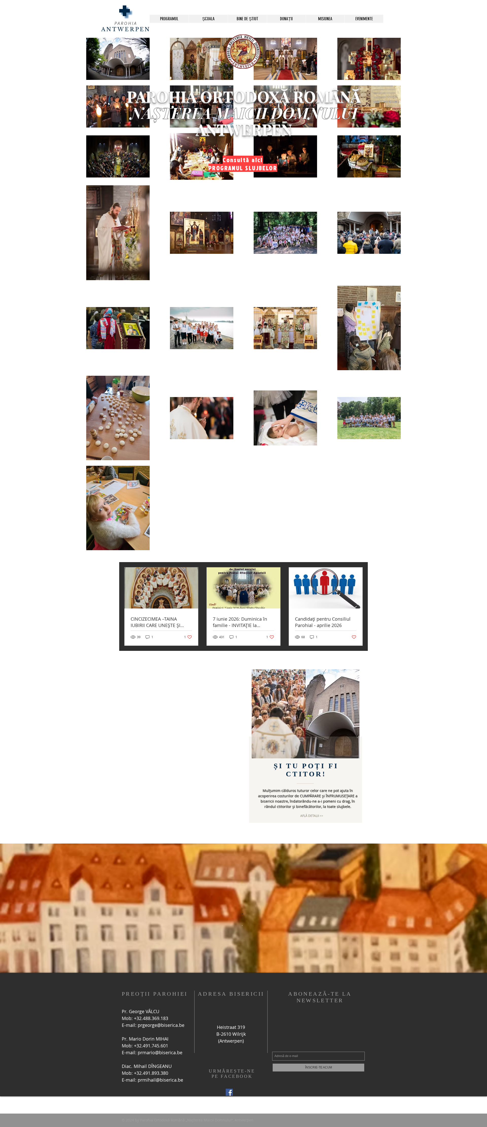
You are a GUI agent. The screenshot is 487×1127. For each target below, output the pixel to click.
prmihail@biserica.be (160, 1080)
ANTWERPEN (126, 29)
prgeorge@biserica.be (161, 1025)
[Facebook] (229, 1092)
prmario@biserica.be (160, 1052)
